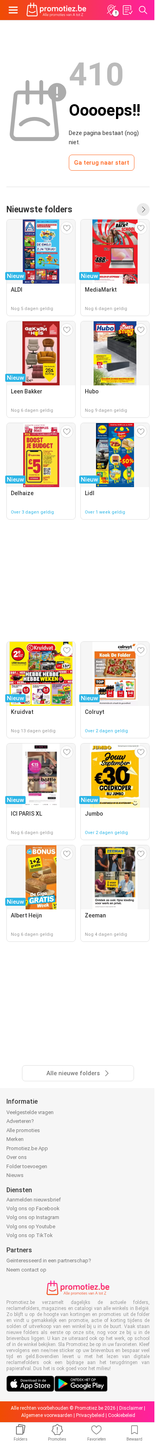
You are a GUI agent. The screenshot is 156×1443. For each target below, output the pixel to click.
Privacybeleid (90, 1415)
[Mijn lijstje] (127, 10)
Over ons (16, 1157)
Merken (15, 1139)
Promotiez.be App (27, 1148)
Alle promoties (23, 1130)
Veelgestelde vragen (30, 1112)
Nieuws (15, 1175)
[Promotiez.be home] (56, 10)
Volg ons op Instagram (32, 1217)
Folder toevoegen (26, 1166)
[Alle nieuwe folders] (143, 209)
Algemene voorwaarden (46, 1415)
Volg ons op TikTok (29, 1235)
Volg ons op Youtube (30, 1226)
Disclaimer (131, 1408)
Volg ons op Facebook (33, 1208)
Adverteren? (20, 1121)
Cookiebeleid (121, 1415)
